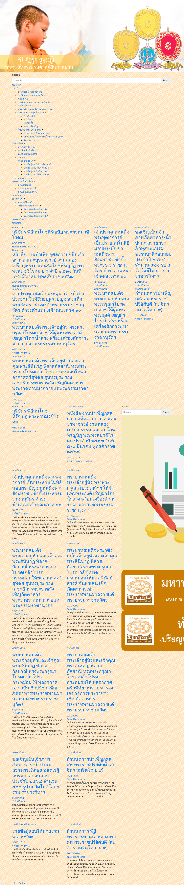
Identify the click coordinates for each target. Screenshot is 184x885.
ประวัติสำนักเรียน (26, 147)
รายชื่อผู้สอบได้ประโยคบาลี (37, 164)
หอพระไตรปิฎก (31, 126)
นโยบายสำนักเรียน (27, 153)
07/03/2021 (18, 349)
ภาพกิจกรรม (18, 195)
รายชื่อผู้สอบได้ (25, 160)
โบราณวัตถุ (29, 140)
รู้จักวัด (15, 88)
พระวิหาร (28, 119)
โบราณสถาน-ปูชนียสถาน (31, 112)
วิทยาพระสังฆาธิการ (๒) (36, 212)
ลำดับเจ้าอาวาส (26, 105)
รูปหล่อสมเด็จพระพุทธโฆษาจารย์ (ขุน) (43, 136)
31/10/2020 (141, 315)
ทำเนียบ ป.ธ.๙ (25, 178)
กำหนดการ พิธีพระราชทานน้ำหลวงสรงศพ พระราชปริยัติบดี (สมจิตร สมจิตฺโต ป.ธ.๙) (91, 839)
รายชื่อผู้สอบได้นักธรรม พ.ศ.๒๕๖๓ (35, 833)
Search (16, 74)
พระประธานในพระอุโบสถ (37, 133)
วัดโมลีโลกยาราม (21, 319)
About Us (23, 98)
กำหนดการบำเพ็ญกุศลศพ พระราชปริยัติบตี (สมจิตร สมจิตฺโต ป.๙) (153, 301)
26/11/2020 (141, 281)
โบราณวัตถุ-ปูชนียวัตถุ (29, 129)
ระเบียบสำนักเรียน (27, 150)
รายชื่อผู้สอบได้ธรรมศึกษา (37, 174)
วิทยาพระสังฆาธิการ (28, 205)
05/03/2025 (18, 282)
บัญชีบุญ (16, 222)
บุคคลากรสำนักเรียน (22, 181)
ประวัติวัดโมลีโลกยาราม (30, 91)
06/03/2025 (18, 243)
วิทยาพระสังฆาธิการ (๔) (36, 216)
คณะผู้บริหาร (24, 184)
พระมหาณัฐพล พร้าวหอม (25, 246)
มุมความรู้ (17, 198)
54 (20, 883)
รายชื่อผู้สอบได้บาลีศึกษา (36, 167)
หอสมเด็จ (28, 122)
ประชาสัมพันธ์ (19, 219)
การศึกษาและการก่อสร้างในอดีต (34, 102)
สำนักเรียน (17, 143)
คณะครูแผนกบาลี (27, 188)
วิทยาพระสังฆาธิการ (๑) (36, 209)
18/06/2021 (18, 315)
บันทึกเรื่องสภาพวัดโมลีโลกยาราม (35, 109)
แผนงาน (22, 157)
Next (24, 883)
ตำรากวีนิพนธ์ (25, 202)
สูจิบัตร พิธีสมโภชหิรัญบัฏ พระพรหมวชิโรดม (50, 234)
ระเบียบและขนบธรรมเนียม (31, 95)
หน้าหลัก (16, 84)
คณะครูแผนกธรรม (27, 191)
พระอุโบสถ (29, 115)
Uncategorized (20, 227)
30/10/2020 (18, 842)
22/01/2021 (18, 399)
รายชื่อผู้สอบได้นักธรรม (35, 171)
